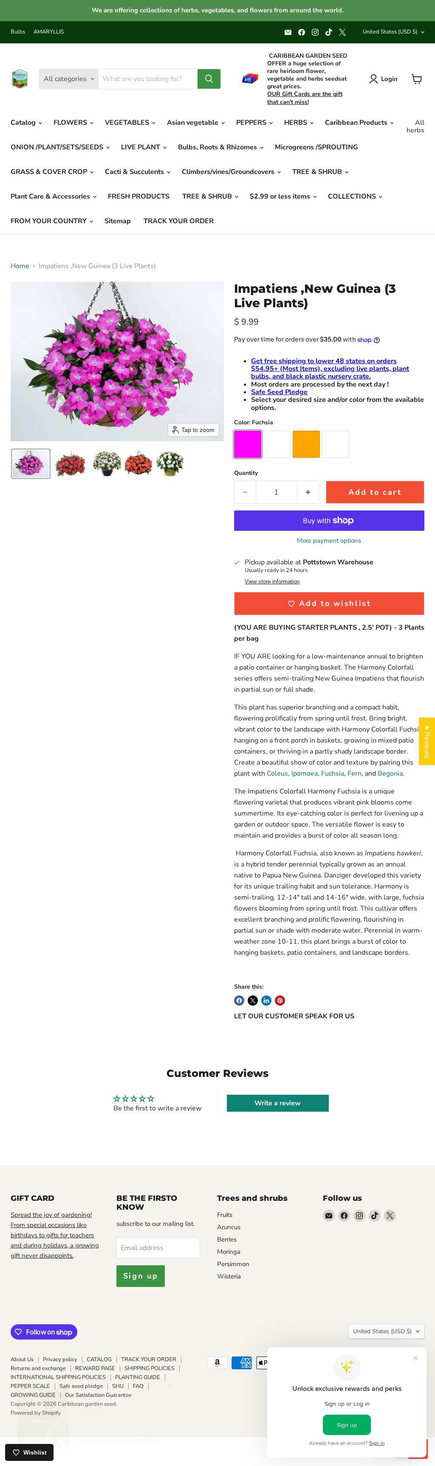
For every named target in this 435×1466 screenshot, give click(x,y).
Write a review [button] (277, 1103)
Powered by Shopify (36, 1413)
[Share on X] (253, 1000)
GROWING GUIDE (33, 1395)
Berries (227, 1239)
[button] (31, 463)
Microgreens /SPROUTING (316, 147)
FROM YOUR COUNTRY (49, 221)
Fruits (224, 1215)
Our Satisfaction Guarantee (98, 1395)
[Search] (209, 79)
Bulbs (18, 32)
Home (20, 266)
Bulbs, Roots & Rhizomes (218, 147)
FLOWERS (71, 122)
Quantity (246, 473)
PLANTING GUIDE (137, 1377)
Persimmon (233, 1264)
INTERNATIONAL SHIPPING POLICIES (58, 1377)
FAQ (138, 1386)
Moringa (228, 1251)
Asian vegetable (193, 122)
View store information (272, 582)
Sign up (140, 1276)
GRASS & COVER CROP (50, 172)
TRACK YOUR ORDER (179, 221)
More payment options (329, 540)
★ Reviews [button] (427, 741)
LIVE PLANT (141, 147)
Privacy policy (60, 1359)
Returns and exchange (38, 1368)
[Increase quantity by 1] (308, 492)
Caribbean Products (357, 122)
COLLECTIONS (353, 196)
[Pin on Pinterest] (280, 1000)
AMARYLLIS (49, 32)
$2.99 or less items (281, 196)
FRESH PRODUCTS (138, 196)
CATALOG (99, 1359)
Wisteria (229, 1276)
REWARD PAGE (95, 1368)
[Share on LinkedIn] (266, 1000)
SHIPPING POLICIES (149, 1368)
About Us (22, 1359)
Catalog (24, 122)
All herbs (415, 126)
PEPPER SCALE (30, 1386)
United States (390, 32)
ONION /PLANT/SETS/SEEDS (58, 147)
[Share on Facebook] (239, 1000)
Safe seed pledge (81, 1386)
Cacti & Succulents (135, 172)
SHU (118, 1386)
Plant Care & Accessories (51, 196)
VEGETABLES (128, 122)
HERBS (296, 122)
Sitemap (118, 221)
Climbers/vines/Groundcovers (229, 172)
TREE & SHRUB (318, 172)
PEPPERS (252, 122)
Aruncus (228, 1227)
